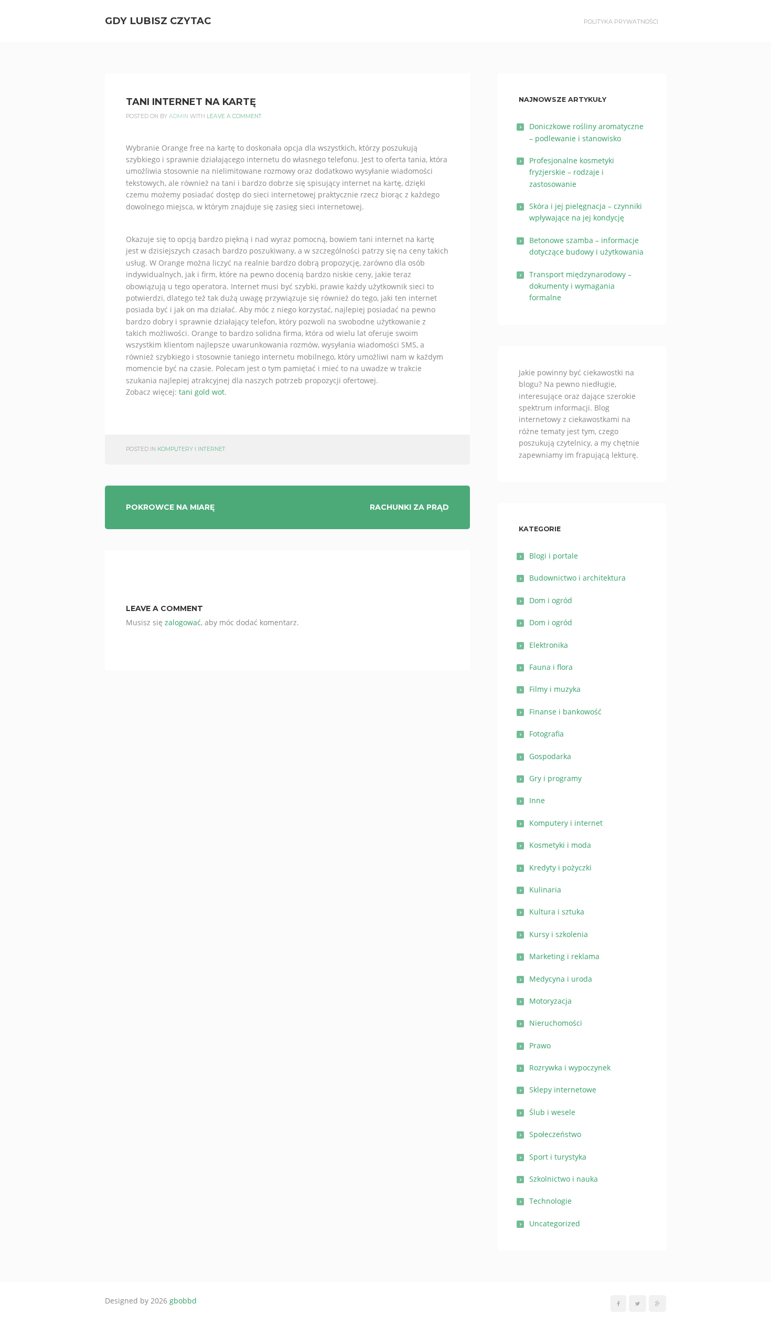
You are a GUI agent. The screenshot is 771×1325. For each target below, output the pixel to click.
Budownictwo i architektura (577, 578)
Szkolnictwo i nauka (563, 1179)
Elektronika (548, 645)
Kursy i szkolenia (558, 934)
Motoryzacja (550, 1001)
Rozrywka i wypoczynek (570, 1067)
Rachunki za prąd (409, 507)
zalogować (183, 622)
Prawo (540, 1045)
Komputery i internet (191, 449)
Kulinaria (545, 890)
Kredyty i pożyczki (560, 867)
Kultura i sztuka (556, 912)
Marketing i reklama (564, 956)
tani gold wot (201, 392)
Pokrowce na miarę (170, 507)
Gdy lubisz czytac (158, 21)
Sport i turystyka (557, 1157)
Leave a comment (234, 116)
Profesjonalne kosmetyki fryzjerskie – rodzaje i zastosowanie (571, 172)
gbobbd (183, 1301)
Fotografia (546, 734)
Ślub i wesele (552, 1112)
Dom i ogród (550, 600)
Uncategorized (554, 1223)
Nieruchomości (555, 1023)
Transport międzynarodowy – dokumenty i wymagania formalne (580, 286)
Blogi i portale (553, 556)
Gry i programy (555, 778)
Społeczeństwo (555, 1134)
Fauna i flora (551, 667)
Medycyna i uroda (560, 979)
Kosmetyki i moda (560, 845)
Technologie (550, 1201)
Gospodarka (550, 756)
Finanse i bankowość (565, 712)
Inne (537, 800)
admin (178, 116)
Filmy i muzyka (555, 689)
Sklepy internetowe (562, 1090)
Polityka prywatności (621, 21)
